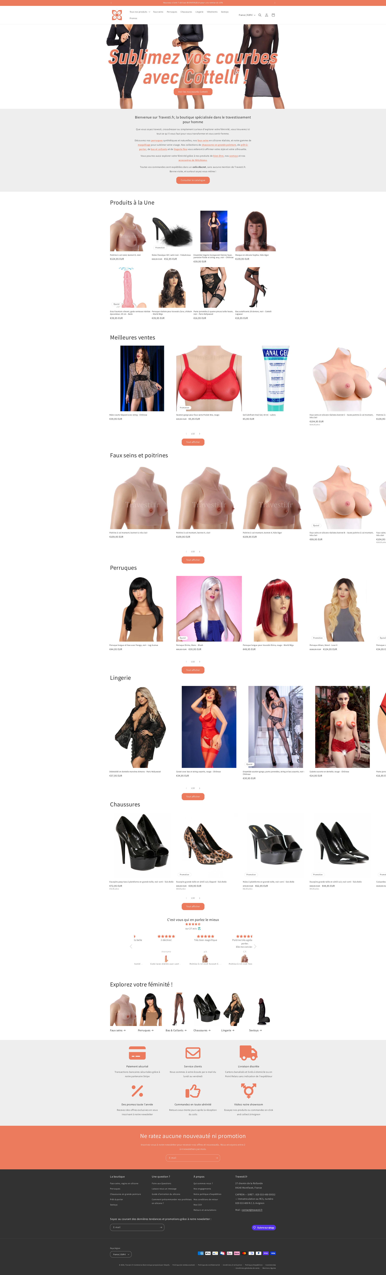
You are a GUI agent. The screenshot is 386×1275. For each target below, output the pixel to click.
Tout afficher (193, 442)
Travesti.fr (129, 1265)
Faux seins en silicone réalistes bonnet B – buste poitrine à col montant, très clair (341, 534)
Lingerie (226, 1030)
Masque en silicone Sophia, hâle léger (252, 255)
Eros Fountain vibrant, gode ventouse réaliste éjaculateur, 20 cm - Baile (130, 312)
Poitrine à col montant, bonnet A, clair (193, 533)
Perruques (144, 1030)
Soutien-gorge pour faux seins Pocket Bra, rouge (197, 415)
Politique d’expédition (254, 1265)
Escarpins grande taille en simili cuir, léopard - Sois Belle (201, 882)
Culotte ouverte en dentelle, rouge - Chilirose (329, 771)
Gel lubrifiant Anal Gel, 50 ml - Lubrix (259, 415)
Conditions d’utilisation (232, 1265)
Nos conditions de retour (206, 1199)
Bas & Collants (174, 1030)
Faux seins (116, 1030)
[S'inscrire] (216, 1158)
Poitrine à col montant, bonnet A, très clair (128, 533)
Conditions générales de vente (247, 1268)
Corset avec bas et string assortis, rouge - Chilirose (198, 771)
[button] (139, 12)
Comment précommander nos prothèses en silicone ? (172, 1201)
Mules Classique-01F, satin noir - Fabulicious (171, 255)
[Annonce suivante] (275, 3)
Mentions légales (269, 1268)
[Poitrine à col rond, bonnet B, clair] (193, 958)
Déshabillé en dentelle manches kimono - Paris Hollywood (135, 771)
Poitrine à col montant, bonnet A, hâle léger (262, 533)
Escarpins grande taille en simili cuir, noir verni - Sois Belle (336, 882)
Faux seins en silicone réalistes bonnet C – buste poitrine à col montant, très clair (341, 416)
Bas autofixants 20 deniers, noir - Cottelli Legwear (253, 312)
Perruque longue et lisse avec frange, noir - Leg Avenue (133, 645)
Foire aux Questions (161, 1183)
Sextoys (254, 1030)
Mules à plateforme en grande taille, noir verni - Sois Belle (268, 882)
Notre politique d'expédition (207, 1194)
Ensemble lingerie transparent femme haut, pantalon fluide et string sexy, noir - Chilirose (214, 256)
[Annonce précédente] (111, 3)
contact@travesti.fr (252, 1209)
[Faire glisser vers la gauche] (186, 433)
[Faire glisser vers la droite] (199, 433)
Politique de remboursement (183, 1265)
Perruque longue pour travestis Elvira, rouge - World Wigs (268, 645)
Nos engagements (202, 1188)
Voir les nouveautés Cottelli (193, 91)
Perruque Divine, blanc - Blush (189, 645)
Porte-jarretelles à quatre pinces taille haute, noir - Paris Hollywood (213, 312)
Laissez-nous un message (164, 1188)
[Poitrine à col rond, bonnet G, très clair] (154, 958)
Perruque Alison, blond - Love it (323, 645)
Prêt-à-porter (116, 1199)
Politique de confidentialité (209, 1265)
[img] (193, 924)
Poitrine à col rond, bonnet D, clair (125, 255)
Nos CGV (198, 1204)
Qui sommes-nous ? (203, 1183)
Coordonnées (271, 1265)
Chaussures (200, 1030)
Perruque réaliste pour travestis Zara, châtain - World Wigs (172, 312)
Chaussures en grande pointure (125, 1194)
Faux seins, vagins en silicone (124, 1183)
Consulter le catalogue (193, 180)
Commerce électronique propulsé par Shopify (151, 1265)
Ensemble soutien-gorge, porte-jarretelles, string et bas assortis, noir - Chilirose (274, 772)
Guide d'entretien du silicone (166, 1194)
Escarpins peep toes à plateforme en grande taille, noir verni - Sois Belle (141, 882)
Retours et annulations (205, 1210)
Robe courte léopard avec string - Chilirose (128, 415)
